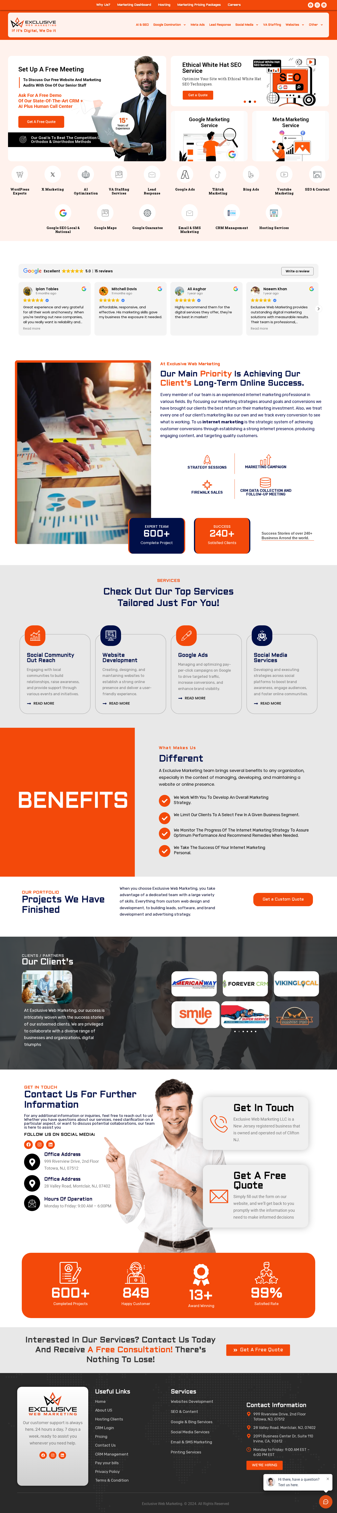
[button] (245, 102)
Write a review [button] (297, 271)
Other (313, 25)
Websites (292, 25)
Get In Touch (263, 1108)
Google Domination (167, 25)
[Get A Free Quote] (219, 1196)
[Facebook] (310, 5)
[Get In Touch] (219, 1123)
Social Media (244, 25)
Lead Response (220, 25)
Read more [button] (31, 329)
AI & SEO (142, 25)
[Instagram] (317, 5)
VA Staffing (272, 25)
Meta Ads (198, 25)
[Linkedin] (324, 5)
